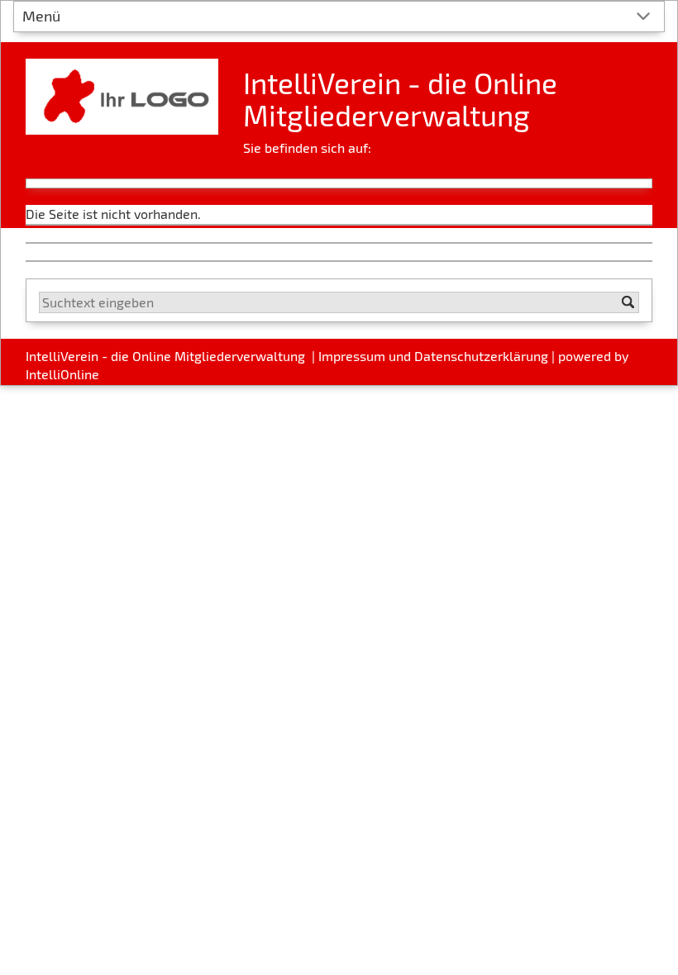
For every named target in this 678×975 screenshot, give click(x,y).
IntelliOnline (62, 374)
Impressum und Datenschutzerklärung (433, 356)
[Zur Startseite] (122, 90)
